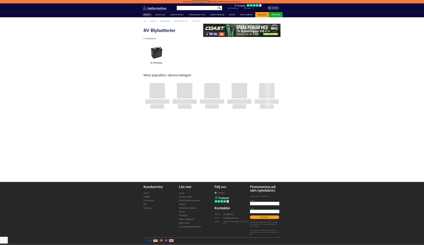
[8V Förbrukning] (156, 52)
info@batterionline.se (230, 218)
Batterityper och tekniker (188, 208)
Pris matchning (149, 200)
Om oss (146, 193)
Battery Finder (184, 223)
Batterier (153, 21)
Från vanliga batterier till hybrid (190, 227)
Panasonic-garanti (185, 197)
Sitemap (182, 212)
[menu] (212, 14)
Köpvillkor (147, 197)
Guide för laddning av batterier (190, 200)
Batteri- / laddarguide (186, 219)
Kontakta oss (148, 208)
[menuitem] (147, 14)
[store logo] (154, 8)
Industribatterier (165, 21)
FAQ (145, 204)
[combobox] (199, 8)
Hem (145, 21)
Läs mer (182, 193)
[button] (253, 8)
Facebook (221, 193)
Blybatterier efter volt (181, 21)
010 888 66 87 (228, 214)
